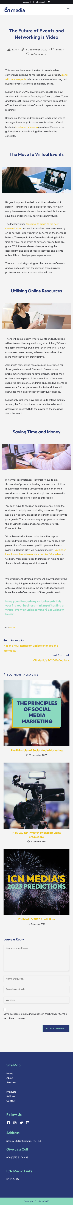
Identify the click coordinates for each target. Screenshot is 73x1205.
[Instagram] (15, 1123)
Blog (58, 49)
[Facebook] (8, 1123)
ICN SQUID (12, 1179)
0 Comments (39, 54)
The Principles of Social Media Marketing (37, 750)
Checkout (40, 2)
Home (9, 1073)
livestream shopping (26, 127)
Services (11, 1082)
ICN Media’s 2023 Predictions (36, 919)
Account (27, 2)
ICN (14, 49)
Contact (10, 1100)
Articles (10, 1096)
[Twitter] (21, 1123)
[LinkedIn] (28, 1123)
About (9, 1077)
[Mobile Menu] (66, 9)
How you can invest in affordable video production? (36, 834)
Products (11, 1091)
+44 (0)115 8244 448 (17, 1157)
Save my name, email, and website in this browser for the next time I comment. (35, 1016)
